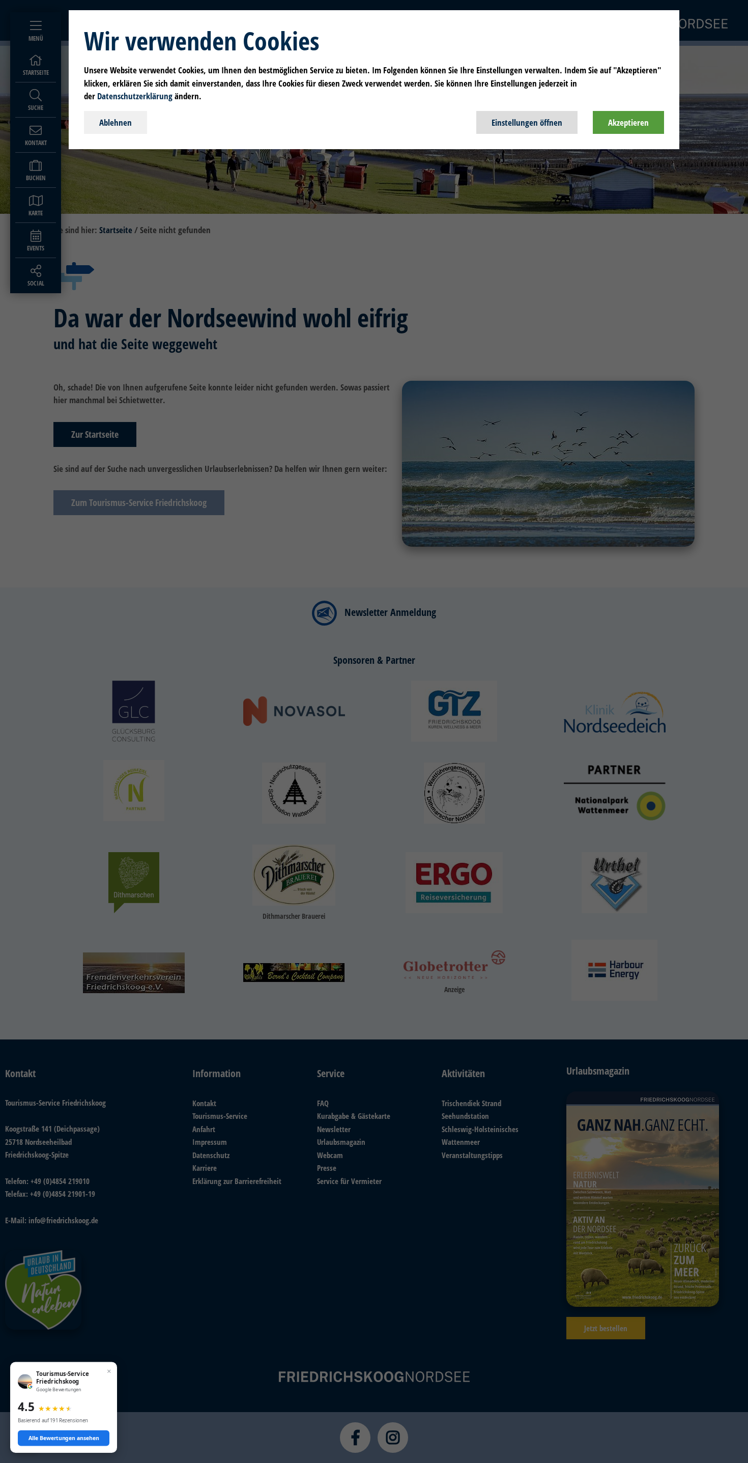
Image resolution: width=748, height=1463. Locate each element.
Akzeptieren (628, 122)
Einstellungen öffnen (527, 122)
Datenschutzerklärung (134, 96)
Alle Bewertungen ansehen (63, 1438)
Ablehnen (115, 122)
